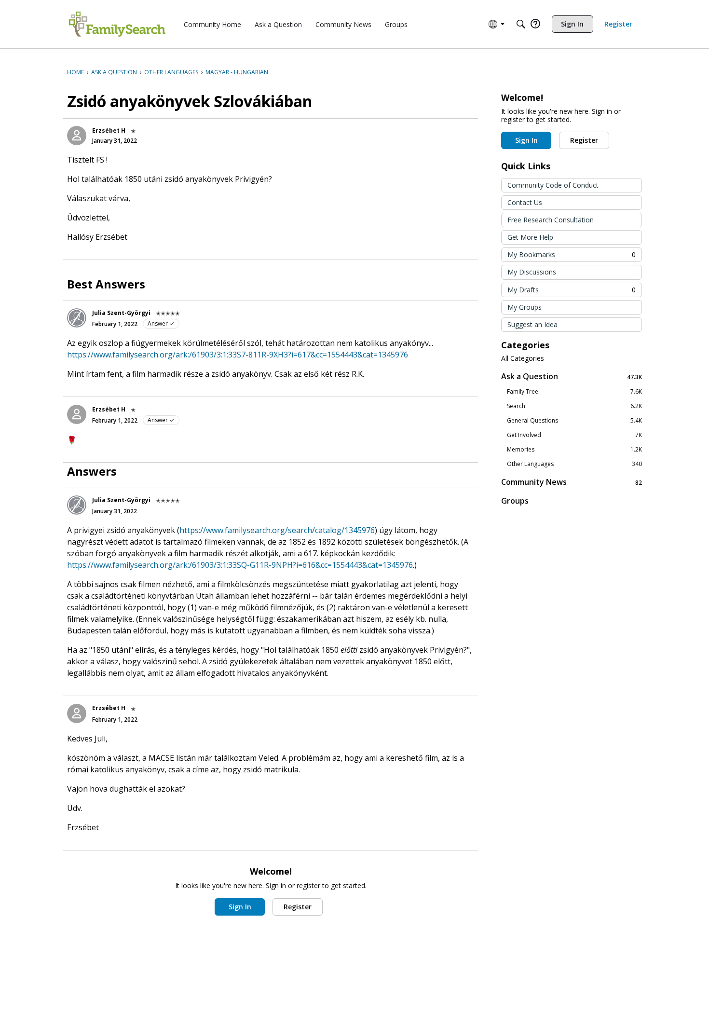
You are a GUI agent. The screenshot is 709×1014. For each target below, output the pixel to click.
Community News (571, 482)
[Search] (521, 24)
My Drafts (571, 289)
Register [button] (298, 906)
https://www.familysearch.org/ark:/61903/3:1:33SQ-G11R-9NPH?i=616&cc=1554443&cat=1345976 (240, 565)
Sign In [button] (240, 906)
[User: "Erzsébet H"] (76, 135)
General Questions (574, 420)
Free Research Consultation (550, 219)
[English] (117, 24)
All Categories (522, 358)
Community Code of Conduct (553, 185)
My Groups (524, 307)
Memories (574, 449)
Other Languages (574, 464)
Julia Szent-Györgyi (121, 313)
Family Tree (574, 391)
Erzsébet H (108, 130)
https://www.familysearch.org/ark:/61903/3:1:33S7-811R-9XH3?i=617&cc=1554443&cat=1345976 (237, 354)
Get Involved (574, 435)
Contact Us (524, 202)
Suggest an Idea (532, 324)
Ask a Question (571, 376)
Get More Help (530, 237)
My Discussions (531, 271)
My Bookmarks (571, 254)
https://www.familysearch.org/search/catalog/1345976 (277, 530)
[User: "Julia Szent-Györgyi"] (76, 318)
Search (574, 406)
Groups (515, 501)
